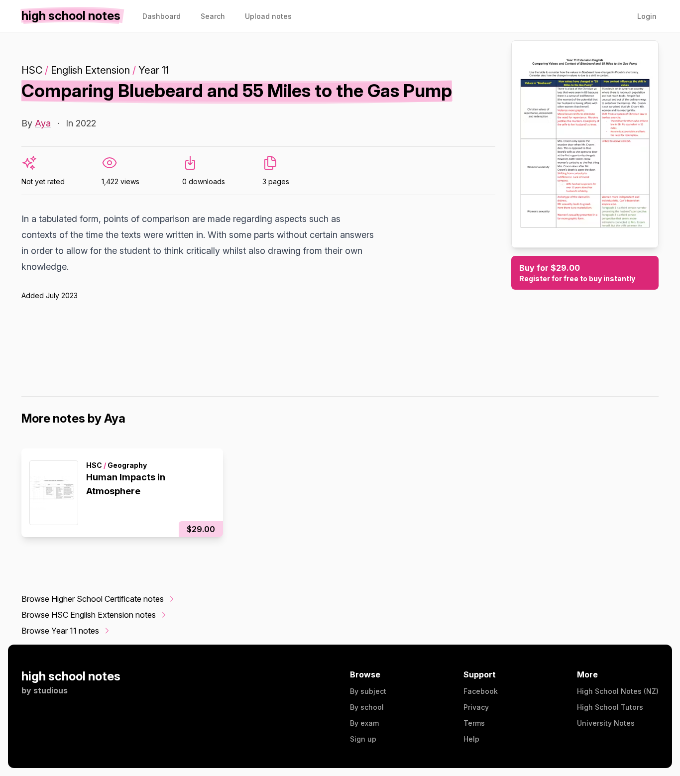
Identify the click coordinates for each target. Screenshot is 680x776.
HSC (31, 70)
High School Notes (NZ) (618, 691)
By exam (364, 723)
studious (50, 690)
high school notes (70, 676)
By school (367, 707)
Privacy (476, 707)
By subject (368, 691)
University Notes (606, 723)
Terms (474, 723)
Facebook (480, 691)
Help (471, 739)
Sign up (363, 739)
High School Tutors (610, 707)
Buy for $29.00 (577, 273)
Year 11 (153, 70)
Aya (43, 123)
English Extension (90, 70)
